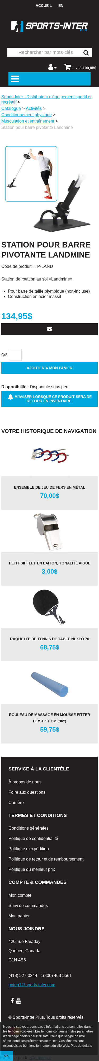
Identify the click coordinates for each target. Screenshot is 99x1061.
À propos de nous (24, 782)
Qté (4, 355)
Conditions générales (28, 828)
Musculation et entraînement (27, 121)
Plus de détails (81, 1046)
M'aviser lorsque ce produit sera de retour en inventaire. (52, 399)
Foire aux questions (26, 792)
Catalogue (11, 108)
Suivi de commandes (28, 905)
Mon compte (19, 895)
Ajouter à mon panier (49, 368)
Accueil (44, 5)
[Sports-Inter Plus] (49, 26)
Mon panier (19, 916)
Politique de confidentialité (33, 838)
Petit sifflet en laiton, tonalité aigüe (49, 563)
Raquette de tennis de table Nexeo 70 (49, 639)
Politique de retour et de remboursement (45, 859)
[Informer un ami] (49, 329)
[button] (80, 66)
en (60, 5)
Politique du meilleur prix (31, 869)
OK (6, 1055)
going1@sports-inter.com (31, 985)
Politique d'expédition (28, 849)
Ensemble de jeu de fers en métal (49, 487)
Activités (34, 108)
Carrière (16, 802)
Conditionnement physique (26, 115)
